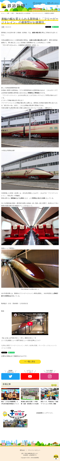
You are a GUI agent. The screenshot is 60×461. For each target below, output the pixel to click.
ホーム (3, 13)
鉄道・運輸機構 (13, 303)
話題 (12, 13)
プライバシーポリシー (34, 450)
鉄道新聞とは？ (41, 3)
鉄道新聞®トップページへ (44, 413)
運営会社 (22, 450)
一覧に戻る (30, 361)
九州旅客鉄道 (24, 303)
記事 (8, 13)
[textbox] (46, 6)
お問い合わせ (54, 3)
